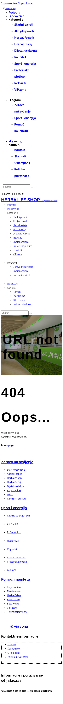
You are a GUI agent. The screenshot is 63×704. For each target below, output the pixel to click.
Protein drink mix (16, 557)
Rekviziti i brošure (16, 498)
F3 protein (12, 549)
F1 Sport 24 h (14, 532)
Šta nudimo (13, 648)
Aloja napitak (14, 490)
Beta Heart (13, 603)
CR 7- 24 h (12, 523)
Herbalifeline (14, 595)
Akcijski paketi (14, 473)
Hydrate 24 (13, 540)
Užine (10, 494)
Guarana (11, 570)
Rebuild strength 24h (18, 515)
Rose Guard (13, 599)
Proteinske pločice (17, 561)
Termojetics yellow (17, 611)
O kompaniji (13, 652)
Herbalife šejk (14, 478)
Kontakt (11, 644)
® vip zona (20, 626)
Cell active (12, 607)
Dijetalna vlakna (15, 486)
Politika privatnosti (17, 657)
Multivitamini (14, 591)
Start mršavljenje (16, 469)
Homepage (7, 445)
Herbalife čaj (14, 482)
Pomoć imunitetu (15, 579)
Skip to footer (25, 3)
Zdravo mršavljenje (17, 462)
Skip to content (9, 3)
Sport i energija (14, 508)
